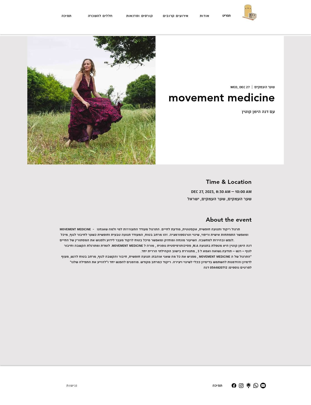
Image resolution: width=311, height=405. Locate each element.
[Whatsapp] (256, 385)
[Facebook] (234, 385)
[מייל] (263, 385)
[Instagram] (241, 385)
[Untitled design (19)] (248, 385)
